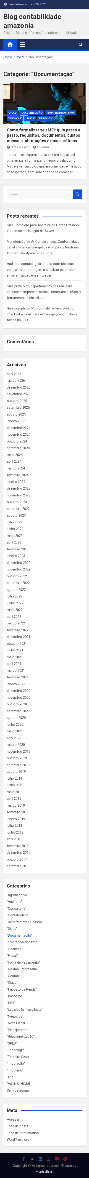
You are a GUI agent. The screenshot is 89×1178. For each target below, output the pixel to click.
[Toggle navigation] (23, 44)
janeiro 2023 (16, 556)
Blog (10, 1077)
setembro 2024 (18, 448)
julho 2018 (14, 826)
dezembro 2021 (18, 637)
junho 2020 (15, 724)
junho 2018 (15, 832)
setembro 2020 (18, 711)
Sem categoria (18, 1090)
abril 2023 (14, 542)
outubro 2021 (17, 644)
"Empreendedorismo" (61, 112)
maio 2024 (15, 455)
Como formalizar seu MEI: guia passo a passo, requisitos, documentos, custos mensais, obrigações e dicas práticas (43, 135)
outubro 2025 (17, 401)
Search (77, 194)
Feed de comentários (23, 1133)
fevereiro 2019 (18, 812)
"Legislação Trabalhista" (25, 1009)
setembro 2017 (18, 866)
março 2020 (16, 745)
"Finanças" (15, 118)
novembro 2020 (18, 698)
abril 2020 (14, 738)
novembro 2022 (18, 569)
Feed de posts (17, 1126)
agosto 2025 (16, 414)
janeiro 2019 (16, 819)
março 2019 (16, 805)
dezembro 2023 (18, 488)
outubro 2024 (17, 441)
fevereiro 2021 (18, 677)
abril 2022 (14, 617)
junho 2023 (15, 529)
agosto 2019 (16, 772)
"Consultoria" (16, 908)
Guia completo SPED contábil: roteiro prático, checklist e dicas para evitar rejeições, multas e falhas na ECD (42, 314)
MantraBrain (45, 1172)
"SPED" (12, 1043)
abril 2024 (14, 461)
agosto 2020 (16, 718)
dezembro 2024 (18, 428)
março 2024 (16, 468)
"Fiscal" (12, 956)
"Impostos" (15, 996)
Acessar (13, 1119)
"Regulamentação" (20, 1036)
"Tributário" (15, 1070)
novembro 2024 (18, 434)
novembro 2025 (18, 394)
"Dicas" (12, 112)
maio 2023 (15, 536)
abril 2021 (14, 664)
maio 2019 (15, 792)
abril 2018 (14, 839)
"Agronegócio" (17, 895)
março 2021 (16, 671)
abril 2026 (14, 374)
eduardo (43, 147)
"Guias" (30, 118)
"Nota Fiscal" (16, 1023)
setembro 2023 (18, 509)
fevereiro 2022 (18, 630)
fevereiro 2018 (18, 846)
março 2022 (16, 623)
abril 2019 (14, 799)
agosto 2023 (16, 515)
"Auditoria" (14, 902)
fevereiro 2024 (18, 475)
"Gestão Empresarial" (23, 969)
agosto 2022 (16, 590)
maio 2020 (15, 731)
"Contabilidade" (18, 915)
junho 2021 (15, 650)
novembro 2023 (18, 495)
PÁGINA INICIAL (19, 1084)
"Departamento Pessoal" (25, 922)
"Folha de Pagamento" (23, 962)
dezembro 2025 (18, 387)
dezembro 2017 (18, 852)
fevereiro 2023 (18, 549)
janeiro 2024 (16, 482)
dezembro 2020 (18, 691)
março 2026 (16, 380)
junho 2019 (15, 785)
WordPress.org (18, 1140)
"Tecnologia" (16, 1050)
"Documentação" (32, 112)
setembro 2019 (18, 765)
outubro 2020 (17, 704)
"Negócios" (45, 118)
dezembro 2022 (18, 563)
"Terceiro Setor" (19, 1057)
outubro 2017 (17, 859)
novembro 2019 (18, 751)
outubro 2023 (17, 502)
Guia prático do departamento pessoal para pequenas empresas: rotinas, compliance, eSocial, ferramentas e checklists (44, 292)
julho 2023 (14, 522)
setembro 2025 (18, 407)
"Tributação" (16, 1063)
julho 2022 (14, 596)
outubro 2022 (17, 576)
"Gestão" (13, 976)
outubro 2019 (17, 758)
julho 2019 (14, 778)
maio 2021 (15, 657)
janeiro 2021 (16, 684)
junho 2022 (15, 603)
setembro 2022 (18, 583)
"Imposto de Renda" (22, 989)
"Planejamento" (18, 1030)
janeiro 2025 (16, 421)
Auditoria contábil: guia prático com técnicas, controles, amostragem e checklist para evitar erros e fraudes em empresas (41, 269)
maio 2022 (15, 610)
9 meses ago (20, 147)
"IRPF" (11, 1003)
